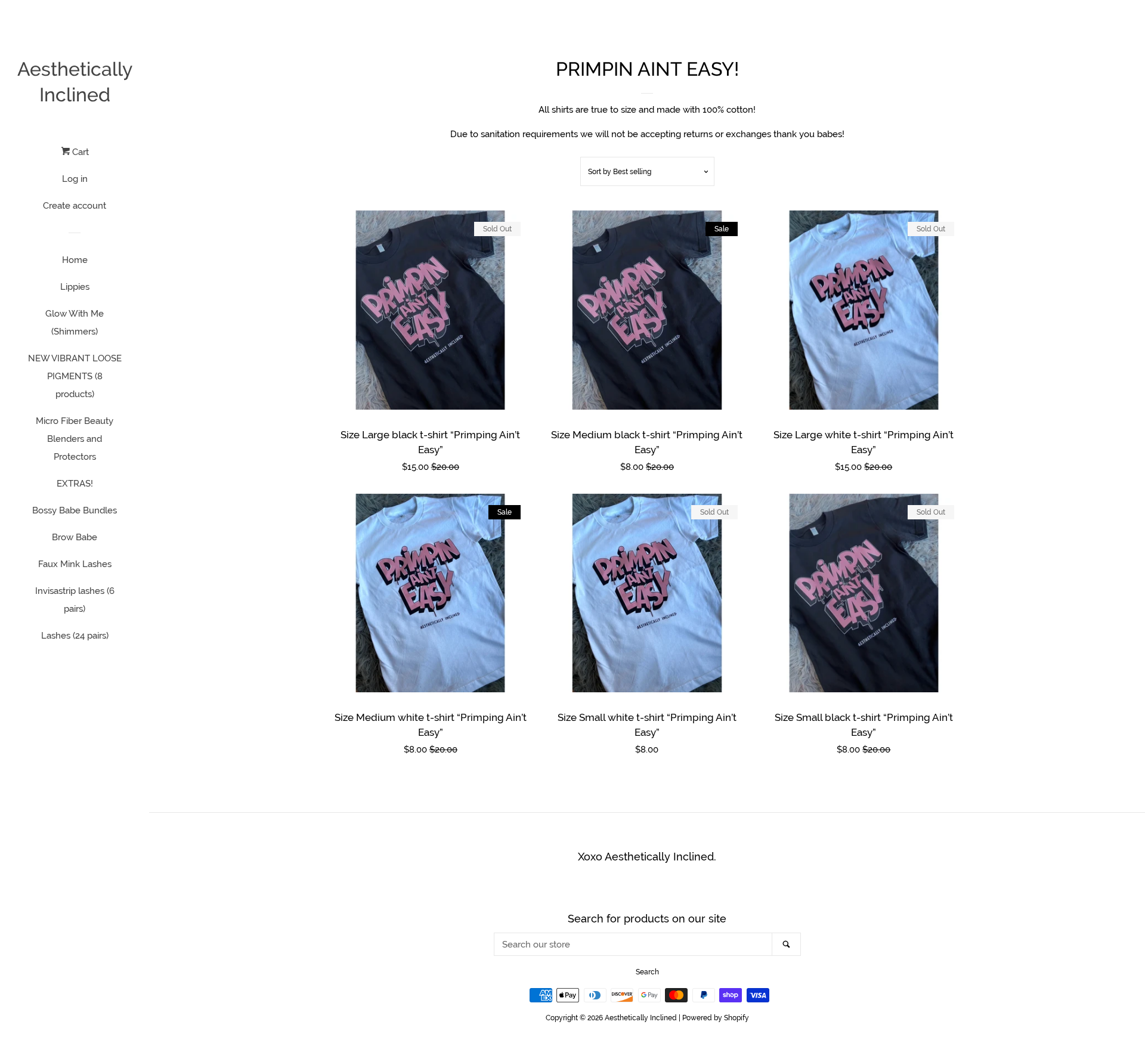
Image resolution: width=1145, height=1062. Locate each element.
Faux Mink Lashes (75, 564)
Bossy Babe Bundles (74, 510)
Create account (74, 205)
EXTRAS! (75, 483)
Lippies (74, 286)
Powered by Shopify (715, 1018)
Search (647, 972)
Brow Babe (74, 537)
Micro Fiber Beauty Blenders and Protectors (74, 439)
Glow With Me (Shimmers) (74, 322)
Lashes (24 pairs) (75, 635)
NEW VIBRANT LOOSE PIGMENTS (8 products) (75, 376)
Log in (75, 179)
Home (75, 260)
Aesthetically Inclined (74, 82)
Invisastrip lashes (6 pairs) (74, 600)
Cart (79, 152)
